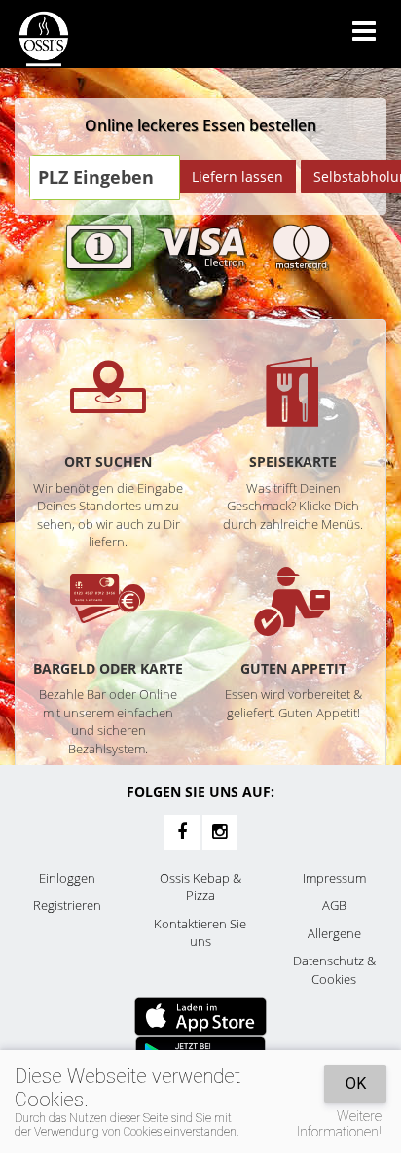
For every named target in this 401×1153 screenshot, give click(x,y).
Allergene (334, 933)
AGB (334, 905)
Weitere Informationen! (339, 1123)
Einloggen (67, 878)
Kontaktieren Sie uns (200, 933)
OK (356, 1083)
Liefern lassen (237, 176)
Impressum (334, 878)
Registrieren (67, 905)
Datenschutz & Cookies (334, 970)
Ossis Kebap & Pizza (200, 887)
